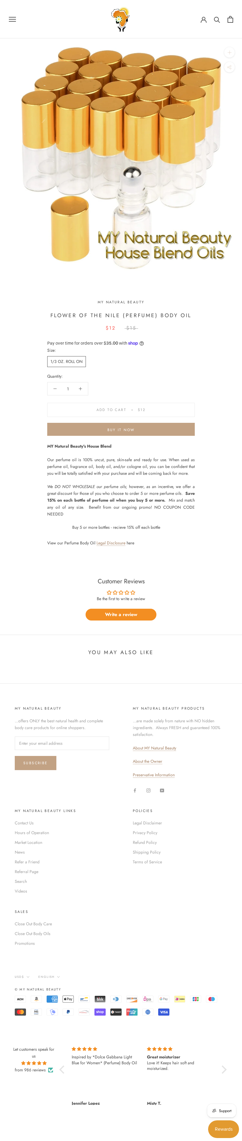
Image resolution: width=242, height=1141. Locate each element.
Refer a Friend (27, 862)
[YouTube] (162, 790)
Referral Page (26, 872)
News (20, 852)
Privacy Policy (145, 833)
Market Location (28, 842)
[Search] (217, 19)
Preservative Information (154, 775)
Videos (21, 891)
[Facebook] (135, 790)
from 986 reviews (30, 1070)
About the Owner (147, 761)
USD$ (19, 977)
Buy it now (121, 430)
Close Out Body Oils (32, 934)
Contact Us (24, 823)
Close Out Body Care (33, 924)
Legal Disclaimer (147, 823)
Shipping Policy (147, 852)
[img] (34, 1063)
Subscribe (35, 763)
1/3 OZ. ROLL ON (66, 361)
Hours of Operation (32, 833)
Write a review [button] (121, 614)
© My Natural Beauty (38, 989)
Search (21, 881)
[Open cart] (230, 19)
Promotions (25, 943)
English (46, 977)
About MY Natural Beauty (154, 748)
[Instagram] (148, 790)
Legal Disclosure (111, 543)
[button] (63, 1069)
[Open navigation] (12, 19)
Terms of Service (147, 862)
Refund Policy (145, 842)
